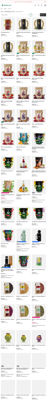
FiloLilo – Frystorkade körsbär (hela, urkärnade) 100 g (22, 102)
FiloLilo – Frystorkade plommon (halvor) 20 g (23, 125)
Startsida (5, 8)
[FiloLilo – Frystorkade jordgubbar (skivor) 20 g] (8, 93)
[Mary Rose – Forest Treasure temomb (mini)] (39, 337)
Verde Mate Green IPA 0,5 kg (37, 194)
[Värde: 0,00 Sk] (41, 5)
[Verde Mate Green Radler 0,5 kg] (23, 214)
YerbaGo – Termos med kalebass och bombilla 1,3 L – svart (38, 244)
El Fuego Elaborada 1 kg (5, 32)
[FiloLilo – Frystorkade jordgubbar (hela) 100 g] (8, 70)
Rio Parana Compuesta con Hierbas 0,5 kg (39, 395)
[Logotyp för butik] (6, 5)
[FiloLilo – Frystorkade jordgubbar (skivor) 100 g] (39, 70)
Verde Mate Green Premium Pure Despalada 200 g (37, 33)
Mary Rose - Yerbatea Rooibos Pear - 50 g (23, 320)
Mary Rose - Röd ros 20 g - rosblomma (7, 319)
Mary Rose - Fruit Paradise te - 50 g (7, 296)
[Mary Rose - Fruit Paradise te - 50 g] (8, 288)
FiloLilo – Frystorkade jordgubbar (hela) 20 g (23, 79)
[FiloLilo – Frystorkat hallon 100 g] (39, 116)
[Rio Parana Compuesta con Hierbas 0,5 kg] (39, 387)
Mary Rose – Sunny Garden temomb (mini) (38, 369)
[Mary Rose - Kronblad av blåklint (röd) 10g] (39, 288)
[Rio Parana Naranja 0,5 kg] (23, 139)
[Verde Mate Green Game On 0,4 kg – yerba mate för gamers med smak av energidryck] (39, 139)
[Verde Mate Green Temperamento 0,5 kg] (39, 214)
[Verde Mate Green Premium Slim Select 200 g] (8, 47)
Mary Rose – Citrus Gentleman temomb (8, 345)
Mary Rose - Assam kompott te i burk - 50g (38, 270)
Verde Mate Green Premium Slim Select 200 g (8, 56)
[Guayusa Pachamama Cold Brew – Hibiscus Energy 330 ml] (23, 163)
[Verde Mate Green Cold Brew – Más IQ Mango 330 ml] (23, 187)
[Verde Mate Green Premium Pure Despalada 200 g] (39, 24)
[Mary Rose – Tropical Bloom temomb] (8, 387)
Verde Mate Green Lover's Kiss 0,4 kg (7, 221)
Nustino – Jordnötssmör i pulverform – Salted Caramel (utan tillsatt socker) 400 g (39, 171)
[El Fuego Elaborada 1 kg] (8, 24)
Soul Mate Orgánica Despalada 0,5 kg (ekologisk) (7, 195)
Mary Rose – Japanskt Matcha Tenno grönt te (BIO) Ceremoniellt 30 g (7, 369)
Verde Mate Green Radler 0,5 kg (21, 221)
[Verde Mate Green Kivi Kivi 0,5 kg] (8, 163)
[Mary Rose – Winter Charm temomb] (23, 387)
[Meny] (45, 5)
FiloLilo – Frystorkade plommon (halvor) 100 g (8, 125)
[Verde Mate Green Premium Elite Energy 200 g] (23, 24)
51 (38, 14)
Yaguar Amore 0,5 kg (4, 243)
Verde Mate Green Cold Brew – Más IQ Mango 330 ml (23, 195)
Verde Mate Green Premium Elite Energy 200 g (23, 33)
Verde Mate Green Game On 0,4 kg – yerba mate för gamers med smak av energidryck (38, 148)
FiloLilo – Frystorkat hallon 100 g (37, 124)
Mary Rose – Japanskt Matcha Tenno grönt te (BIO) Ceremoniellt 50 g (22, 369)
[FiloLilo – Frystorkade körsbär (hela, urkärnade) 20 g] (39, 93)
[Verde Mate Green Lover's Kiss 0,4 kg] (8, 214)
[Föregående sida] (25, 14)
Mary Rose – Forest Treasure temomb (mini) (38, 346)
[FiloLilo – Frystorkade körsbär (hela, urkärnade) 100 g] (23, 93)
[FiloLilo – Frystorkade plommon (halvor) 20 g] (23, 116)
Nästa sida (42, 14)
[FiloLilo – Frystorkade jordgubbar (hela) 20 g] (23, 70)
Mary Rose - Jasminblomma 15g (22, 296)
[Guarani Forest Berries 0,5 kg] (23, 261)
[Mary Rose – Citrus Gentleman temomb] (8, 337)
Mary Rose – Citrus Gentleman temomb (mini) (23, 346)
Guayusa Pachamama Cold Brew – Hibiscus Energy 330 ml (22, 171)
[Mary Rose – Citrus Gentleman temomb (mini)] (23, 337)
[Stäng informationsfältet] (44, 1)
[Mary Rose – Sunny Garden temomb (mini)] (39, 360)
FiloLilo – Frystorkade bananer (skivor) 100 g (23, 56)
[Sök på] (35, 5)
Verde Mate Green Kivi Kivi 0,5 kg (7, 170)
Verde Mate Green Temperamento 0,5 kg (39, 221)
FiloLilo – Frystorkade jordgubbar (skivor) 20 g (6, 102)
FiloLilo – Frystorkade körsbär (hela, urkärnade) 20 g (38, 102)
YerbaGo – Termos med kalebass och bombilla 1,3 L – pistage (22, 244)
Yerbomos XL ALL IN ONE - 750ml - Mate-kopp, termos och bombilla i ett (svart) (7, 270)
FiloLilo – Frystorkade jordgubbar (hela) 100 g (8, 79)
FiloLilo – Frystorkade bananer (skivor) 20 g (38, 56)
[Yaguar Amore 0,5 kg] (8, 236)
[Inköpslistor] (38, 5)
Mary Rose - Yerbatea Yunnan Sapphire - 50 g (39, 320)
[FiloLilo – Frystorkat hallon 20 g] (8, 139)
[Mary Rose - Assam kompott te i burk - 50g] (39, 261)
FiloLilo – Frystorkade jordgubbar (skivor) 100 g (37, 79)
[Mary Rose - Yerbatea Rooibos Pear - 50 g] (23, 311)
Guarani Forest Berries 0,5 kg (21, 269)
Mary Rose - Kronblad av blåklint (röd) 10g (38, 297)
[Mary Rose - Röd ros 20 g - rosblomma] (8, 311)
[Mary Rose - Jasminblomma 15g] (23, 288)
